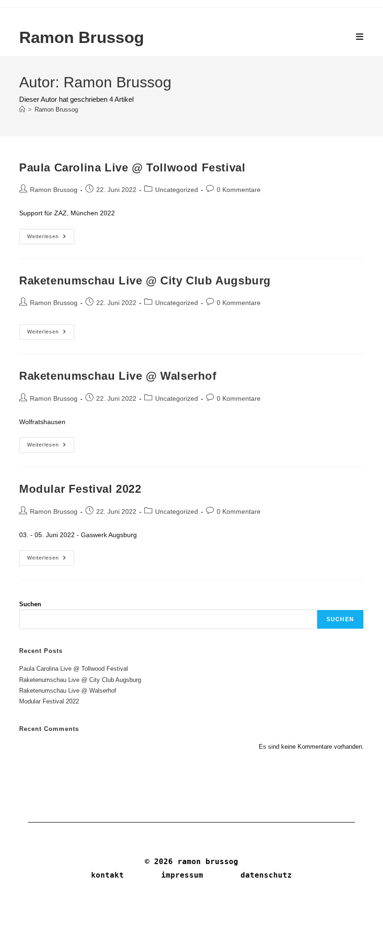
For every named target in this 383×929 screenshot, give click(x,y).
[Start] (22, 109)
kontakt (107, 875)
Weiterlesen (50, 238)
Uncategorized (176, 189)
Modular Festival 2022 (80, 488)
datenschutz (266, 875)
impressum (182, 875)
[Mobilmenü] (360, 37)
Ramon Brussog (81, 37)
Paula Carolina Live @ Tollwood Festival (132, 167)
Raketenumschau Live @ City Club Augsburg (145, 280)
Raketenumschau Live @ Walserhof (118, 375)
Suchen (30, 604)
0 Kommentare (239, 189)
